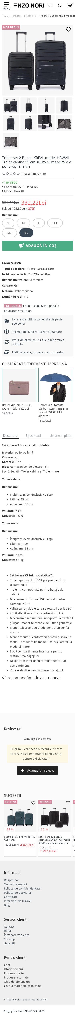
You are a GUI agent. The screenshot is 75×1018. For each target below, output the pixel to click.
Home (6, 16)
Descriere (10, 435)
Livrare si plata (61, 435)
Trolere (16, 15)
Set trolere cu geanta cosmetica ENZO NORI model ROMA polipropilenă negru (54, 840)
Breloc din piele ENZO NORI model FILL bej (16, 406)
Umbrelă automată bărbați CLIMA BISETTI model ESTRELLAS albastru (53, 410)
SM (9, 233)
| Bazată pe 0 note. (34, 174)
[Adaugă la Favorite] (68, 29)
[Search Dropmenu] (60, 5)
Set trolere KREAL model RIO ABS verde (19, 838)
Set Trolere (30, 15)
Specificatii (34, 435)
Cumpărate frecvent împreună (34, 364)
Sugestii (12, 795)
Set (55, 223)
